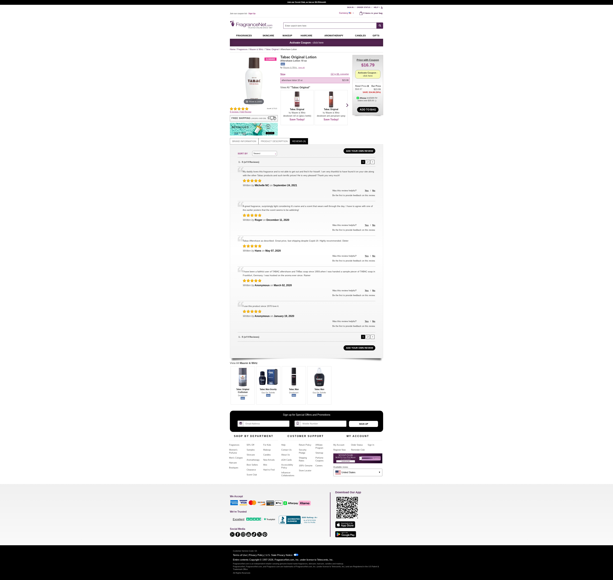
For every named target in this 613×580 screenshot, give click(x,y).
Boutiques (233, 467)
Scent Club (252, 475)
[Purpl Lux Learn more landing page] (357, 459)
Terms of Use (240, 555)
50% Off (250, 445)
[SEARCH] (380, 25)
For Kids (267, 445)
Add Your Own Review (359, 151)
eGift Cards (286, 460)
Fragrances (244, 35)
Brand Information (244, 141)
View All (295, 87)
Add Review (245, 112)
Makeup (287, 35)
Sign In (350, 7)
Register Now (339, 450)
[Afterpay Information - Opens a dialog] (362, 98)
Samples (251, 450)
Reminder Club (358, 450)
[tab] (244, 141)
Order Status (363, 7)
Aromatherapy (253, 460)
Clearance (251, 470)
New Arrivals (269, 460)
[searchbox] (330, 25)
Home (232, 49)
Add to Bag (368, 109)
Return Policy (305, 445)
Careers (319, 465)
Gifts (376, 35)
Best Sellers (252, 465)
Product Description (274, 141)
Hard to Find (269, 470)
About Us (285, 455)
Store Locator (305, 470)
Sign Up (363, 424)
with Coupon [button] (368, 60)
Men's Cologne (236, 458)
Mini (265, 465)
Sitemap (319, 453)
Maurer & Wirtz (257, 49)
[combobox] (333, 25)
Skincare (268, 35)
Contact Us (286, 450)
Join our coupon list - (242, 13)
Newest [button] (257, 153)
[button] (254, 118)
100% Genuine (305, 465)
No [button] (373, 190)
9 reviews (234, 112)
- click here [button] (307, 42)
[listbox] (315, 80)
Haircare (306, 35)
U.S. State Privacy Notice (279, 555)
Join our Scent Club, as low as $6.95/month (306, 2)
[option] (315, 80)
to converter (340, 74)
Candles (267, 455)
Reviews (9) (299, 141)
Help (376, 7)
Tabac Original (272, 49)
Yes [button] (367, 190)
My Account (338, 445)
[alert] (347, 13)
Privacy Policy (256, 555)
